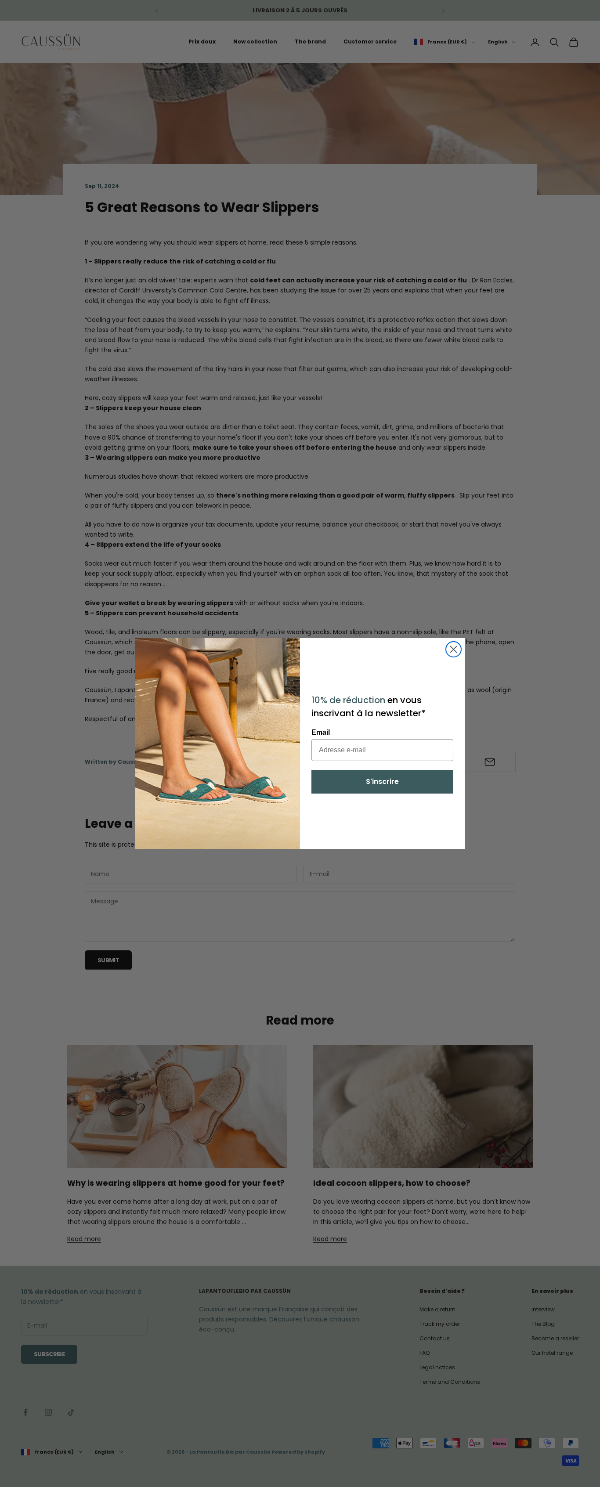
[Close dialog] (453, 649)
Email (320, 732)
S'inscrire (382, 781)
